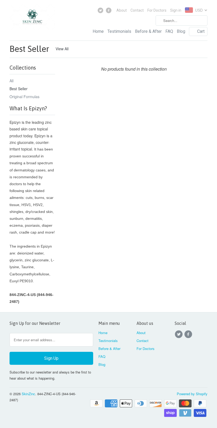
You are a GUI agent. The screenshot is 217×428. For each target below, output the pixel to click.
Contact (137, 10)
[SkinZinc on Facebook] (109, 11)
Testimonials (119, 31)
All (11, 80)
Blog (181, 31)
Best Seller (29, 49)
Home (98, 31)
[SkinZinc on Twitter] (101, 11)
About (121, 10)
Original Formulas (24, 96)
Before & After (148, 31)
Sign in (175, 10)
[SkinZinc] (32, 18)
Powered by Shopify (192, 393)
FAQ (169, 31)
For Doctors (156, 10)
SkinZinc (28, 393)
